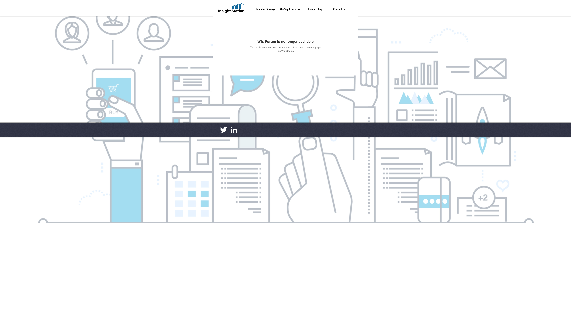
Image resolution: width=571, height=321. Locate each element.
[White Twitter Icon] (223, 129)
